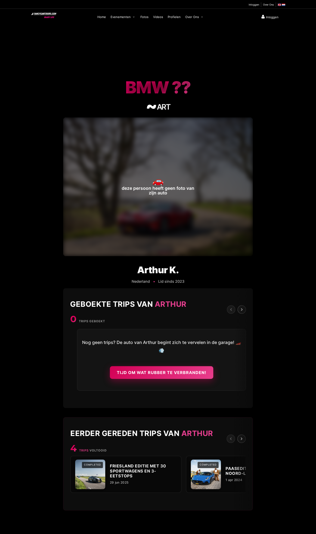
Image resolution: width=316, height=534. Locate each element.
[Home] (43, 14)
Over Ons (268, 4)
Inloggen (254, 4)
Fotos (144, 17)
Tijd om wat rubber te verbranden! (161, 372)
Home (101, 17)
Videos (158, 17)
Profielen (174, 17)
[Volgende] (242, 309)
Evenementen (121, 17)
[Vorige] (231, 309)
